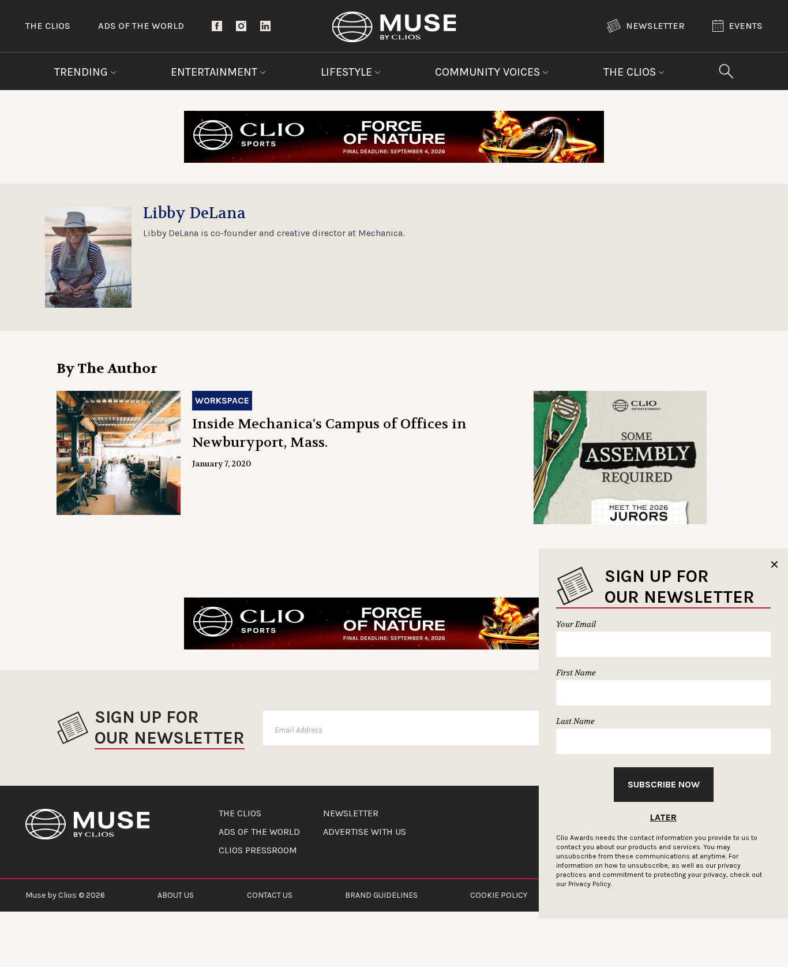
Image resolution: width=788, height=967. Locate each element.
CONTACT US (269, 895)
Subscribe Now (664, 784)
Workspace (222, 400)
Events (746, 25)
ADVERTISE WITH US (364, 832)
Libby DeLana (194, 214)
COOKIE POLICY (498, 895)
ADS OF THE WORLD (259, 832)
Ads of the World (141, 25)
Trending (82, 72)
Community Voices (489, 72)
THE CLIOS (240, 813)
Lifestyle (348, 72)
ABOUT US (175, 895)
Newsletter (655, 25)
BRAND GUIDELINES (381, 895)
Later (663, 817)
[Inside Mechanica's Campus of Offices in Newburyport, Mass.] (119, 453)
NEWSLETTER (350, 813)
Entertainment (215, 72)
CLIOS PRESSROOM (258, 850)
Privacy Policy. (590, 884)
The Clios (47, 25)
